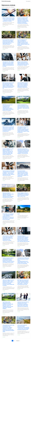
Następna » (18, 340)
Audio (18, 213)
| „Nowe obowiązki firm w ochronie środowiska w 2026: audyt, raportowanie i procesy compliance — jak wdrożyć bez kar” (23, 107)
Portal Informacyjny (6, 1)
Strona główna (28, 1)
